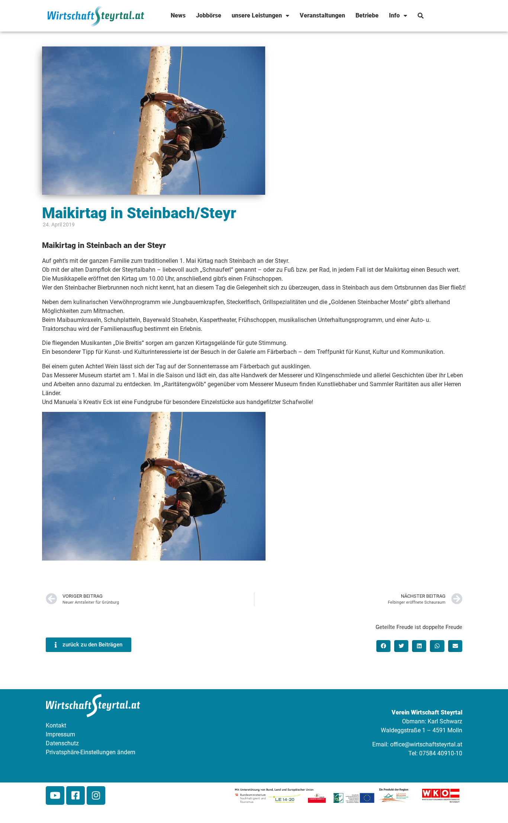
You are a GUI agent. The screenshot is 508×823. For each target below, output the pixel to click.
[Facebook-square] (75, 795)
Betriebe (367, 15)
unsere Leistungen (257, 15)
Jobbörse (208, 15)
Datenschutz (62, 743)
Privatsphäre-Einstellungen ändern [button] (90, 752)
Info (394, 15)
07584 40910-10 (440, 753)
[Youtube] (55, 795)
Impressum (60, 734)
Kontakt (56, 725)
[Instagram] (96, 795)
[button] (383, 646)
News (178, 15)
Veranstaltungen (322, 15)
